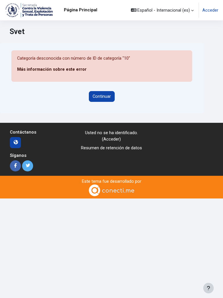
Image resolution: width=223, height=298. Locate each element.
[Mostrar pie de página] (208, 288)
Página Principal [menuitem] (80, 10)
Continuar (102, 96)
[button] (162, 10)
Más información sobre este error (52, 69)
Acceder (210, 10)
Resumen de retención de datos (111, 147)
